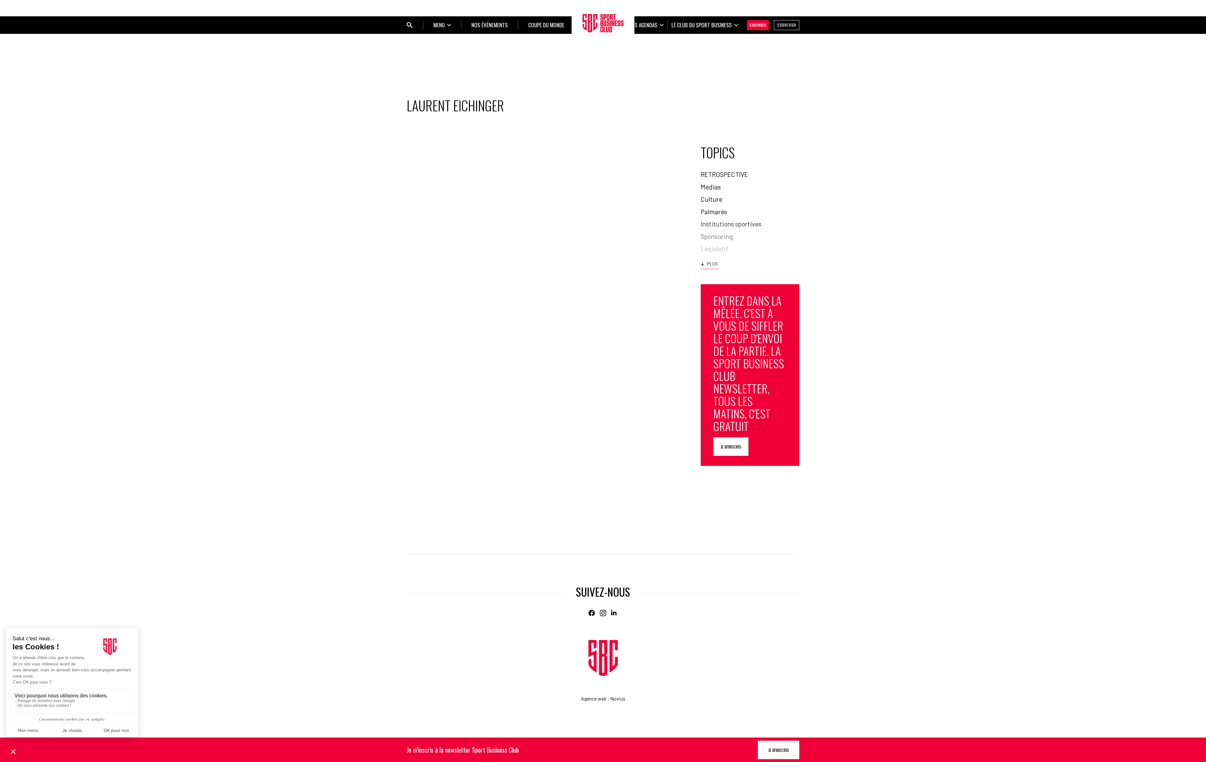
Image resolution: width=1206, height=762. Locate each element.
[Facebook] (592, 613)
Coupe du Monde (546, 25)
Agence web (593, 698)
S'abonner (757, 25)
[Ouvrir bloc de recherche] (410, 25)
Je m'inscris (730, 446)
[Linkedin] (614, 613)
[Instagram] (603, 613)
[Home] (603, 658)
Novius (617, 698)
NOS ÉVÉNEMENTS (489, 25)
